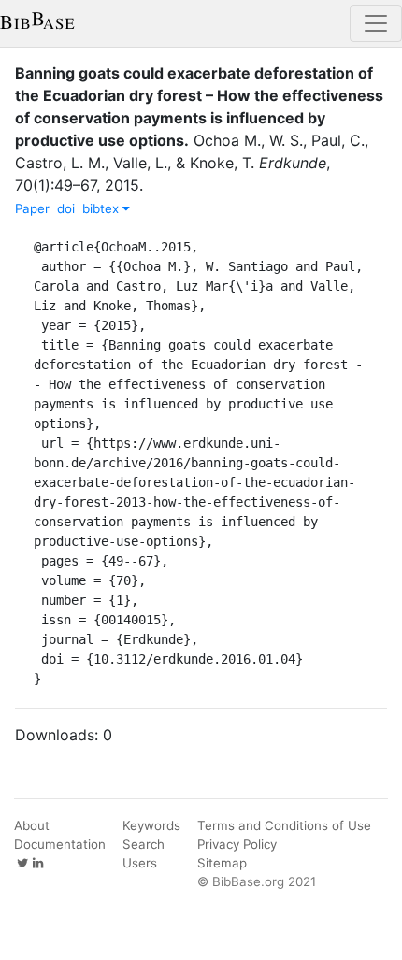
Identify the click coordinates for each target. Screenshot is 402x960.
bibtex (102, 208)
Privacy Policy (237, 844)
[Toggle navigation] (376, 23)
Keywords (151, 825)
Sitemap (222, 862)
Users (139, 862)
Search (143, 844)
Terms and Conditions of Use (284, 825)
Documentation (60, 844)
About (32, 825)
